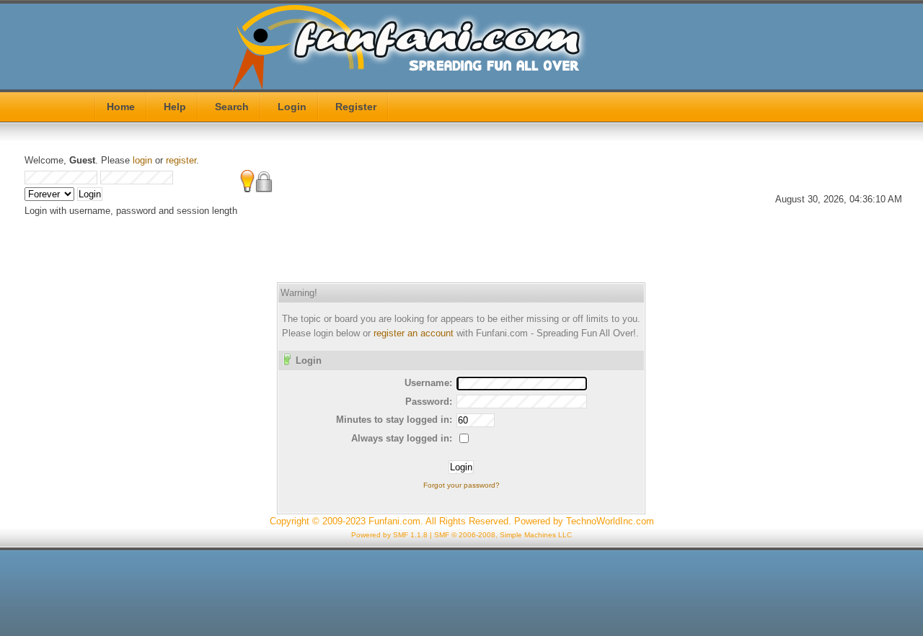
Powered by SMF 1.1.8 (389, 535)
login (142, 160)
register (181, 160)
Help (175, 106)
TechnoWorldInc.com (610, 521)
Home (121, 106)
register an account (414, 333)
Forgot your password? (461, 485)
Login (292, 106)
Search (232, 106)
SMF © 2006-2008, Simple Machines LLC (503, 535)
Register (355, 106)
